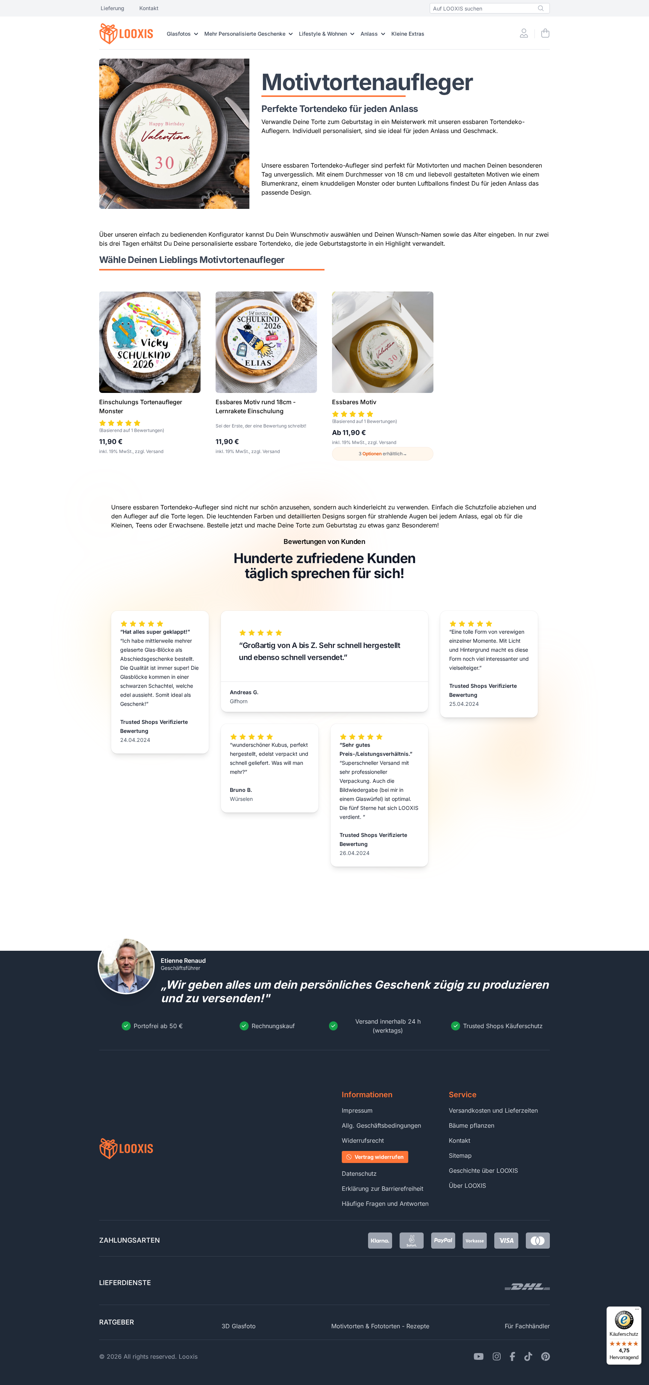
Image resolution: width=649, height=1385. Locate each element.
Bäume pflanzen (471, 1125)
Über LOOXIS (467, 1185)
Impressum (357, 1110)
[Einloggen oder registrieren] (523, 34)
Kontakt (148, 8)
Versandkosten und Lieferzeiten (493, 1110)
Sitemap (460, 1155)
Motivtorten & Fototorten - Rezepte (380, 1326)
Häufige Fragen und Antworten (385, 1203)
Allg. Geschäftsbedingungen (381, 1125)
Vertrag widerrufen (379, 1157)
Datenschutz (359, 1173)
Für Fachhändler (527, 1326)
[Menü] (636, 1311)
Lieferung (112, 8)
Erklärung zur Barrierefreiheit (382, 1188)
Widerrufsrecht (363, 1140)
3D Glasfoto (239, 1326)
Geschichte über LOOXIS (483, 1170)
